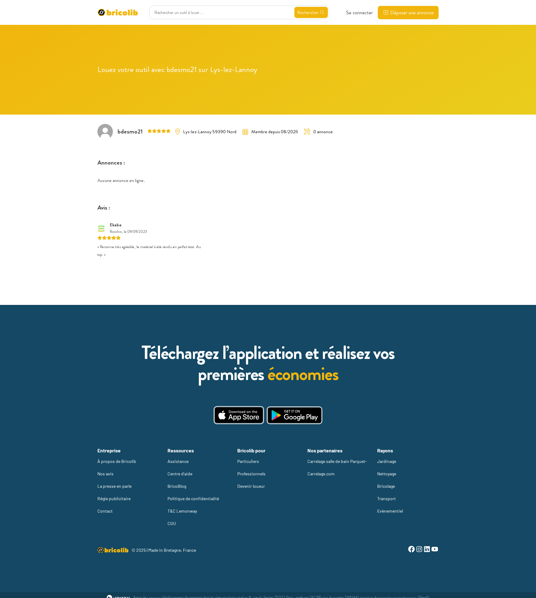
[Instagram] (419, 550)
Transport (386, 498)
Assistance (178, 461)
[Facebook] (411, 550)
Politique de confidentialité (193, 498)
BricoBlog (177, 486)
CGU (172, 523)
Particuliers (248, 461)
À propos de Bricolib (116, 461)
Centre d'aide (180, 473)
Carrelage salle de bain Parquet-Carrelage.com (337, 467)
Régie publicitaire (114, 498)
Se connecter (359, 12)
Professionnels (251, 473)
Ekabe (116, 225)
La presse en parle (114, 486)
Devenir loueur (251, 486)
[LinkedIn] (427, 550)
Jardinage (386, 461)
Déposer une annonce (412, 12)
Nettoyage (386, 473)
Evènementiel (390, 511)
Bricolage (386, 486)
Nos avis (105, 473)
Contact (105, 511)
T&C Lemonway (182, 511)
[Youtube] (435, 550)
